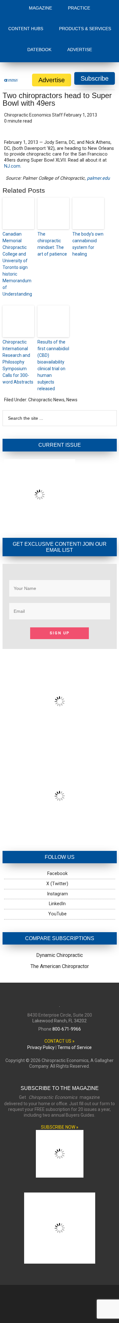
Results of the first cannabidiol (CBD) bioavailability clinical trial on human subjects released (53, 315)
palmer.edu (98, 128)
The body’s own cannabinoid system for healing (87, 194)
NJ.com (12, 116)
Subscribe (95, 28)
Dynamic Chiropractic (59, 905)
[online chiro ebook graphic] (59, 689)
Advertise (51, 30)
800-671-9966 (66, 979)
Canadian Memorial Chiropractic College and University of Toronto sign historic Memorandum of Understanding (17, 214)
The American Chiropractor (59, 916)
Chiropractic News (46, 349)
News (71, 349)
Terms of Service (74, 997)
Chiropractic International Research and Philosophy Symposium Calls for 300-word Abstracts (18, 312)
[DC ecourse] (59, 784)
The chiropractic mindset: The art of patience (52, 194)
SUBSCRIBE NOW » (59, 1077)
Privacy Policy (41, 997)
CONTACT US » (59, 991)
